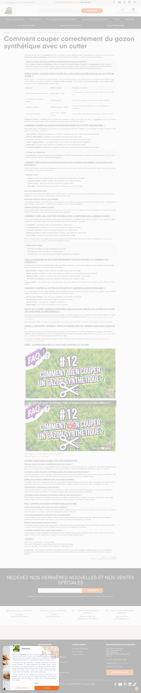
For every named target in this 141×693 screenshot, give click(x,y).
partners (23, 654)
